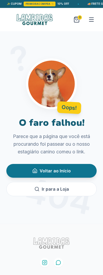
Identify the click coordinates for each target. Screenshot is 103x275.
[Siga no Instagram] (44, 262)
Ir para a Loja (55, 189)
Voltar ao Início (55, 170)
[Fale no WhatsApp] (58, 262)
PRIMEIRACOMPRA (36, 3)
